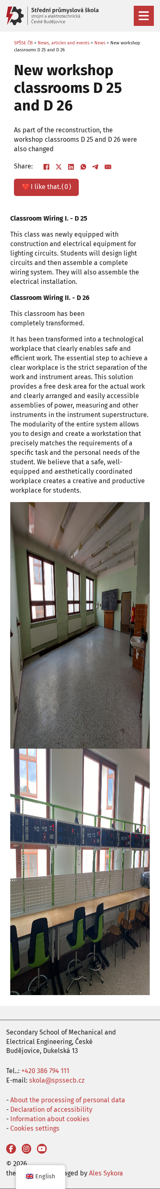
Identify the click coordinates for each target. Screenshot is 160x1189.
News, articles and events (63, 43)
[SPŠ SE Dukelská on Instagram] (27, 1149)
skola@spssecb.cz (57, 1080)
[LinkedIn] (71, 167)
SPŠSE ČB (23, 43)
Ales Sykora (106, 1173)
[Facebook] (47, 167)
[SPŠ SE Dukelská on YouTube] (42, 1149)
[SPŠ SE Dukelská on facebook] (11, 1149)
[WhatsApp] (84, 167)
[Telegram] (96, 167)
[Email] (108, 167)
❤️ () (46, 187)
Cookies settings (34, 1128)
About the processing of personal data (67, 1100)
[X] (59, 167)
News (99, 43)
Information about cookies (49, 1119)
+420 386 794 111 (45, 1071)
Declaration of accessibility (51, 1109)
